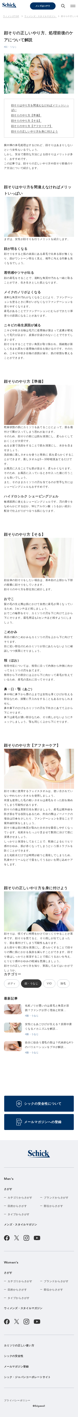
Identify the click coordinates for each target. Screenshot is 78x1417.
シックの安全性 (13, 1355)
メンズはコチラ (42, 6)
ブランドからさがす (56, 1197)
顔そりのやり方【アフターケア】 (32, 125)
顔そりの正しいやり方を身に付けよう (34, 131)
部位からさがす (53, 1205)
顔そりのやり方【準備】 (26, 115)
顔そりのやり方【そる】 (26, 120)
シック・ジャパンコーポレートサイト (27, 1377)
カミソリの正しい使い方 (19, 1345)
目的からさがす (17, 1205)
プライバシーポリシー (17, 1400)
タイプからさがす (19, 1214)
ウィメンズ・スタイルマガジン (23, 1308)
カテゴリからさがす (20, 1197)
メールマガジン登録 (16, 1366)
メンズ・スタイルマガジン (20, 1224)
